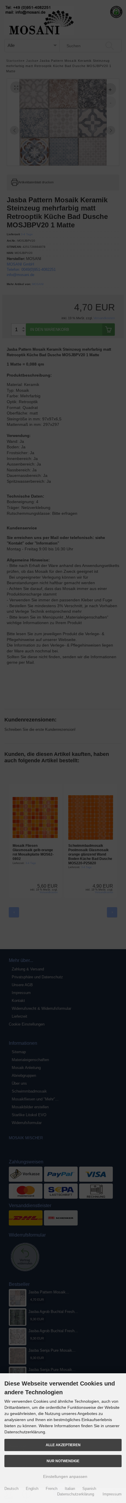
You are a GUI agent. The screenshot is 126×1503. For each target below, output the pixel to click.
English (32, 1488)
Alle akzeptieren (63, 1445)
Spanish (89, 1488)
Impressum (112, 1494)
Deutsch (11, 1488)
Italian (70, 1488)
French (51, 1488)
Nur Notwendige (63, 1461)
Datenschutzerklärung (75, 1494)
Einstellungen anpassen (64, 1476)
